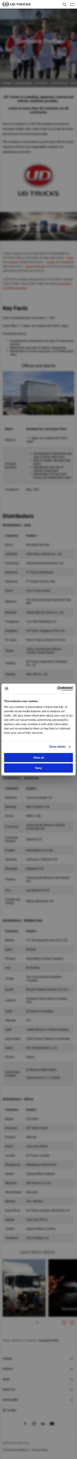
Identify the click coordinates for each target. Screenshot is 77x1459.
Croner (65, 262)
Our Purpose (41, 83)
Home (6, 1340)
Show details (57, 746)
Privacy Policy (40, 1449)
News (6, 1379)
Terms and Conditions (15, 1449)
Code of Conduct (59, 83)
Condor (50, 262)
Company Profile (23, 83)
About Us (17, 1340)
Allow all (38, 757)
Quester (13, 262)
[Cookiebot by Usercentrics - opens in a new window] (57, 688)
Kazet (28, 266)
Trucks (8, 1358)
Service (8, 1369)
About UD (9, 1389)
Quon (70, 257)
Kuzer (41, 266)
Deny (38, 767)
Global (12, 1410)
